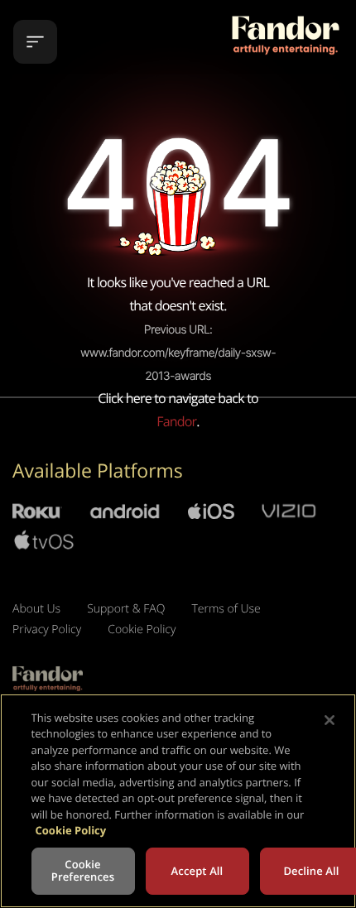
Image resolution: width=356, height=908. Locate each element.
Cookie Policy (142, 629)
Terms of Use (225, 609)
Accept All (197, 870)
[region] (178, 801)
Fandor (176, 421)
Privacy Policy (46, 629)
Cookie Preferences (82, 871)
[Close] (329, 720)
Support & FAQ (126, 609)
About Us (36, 609)
